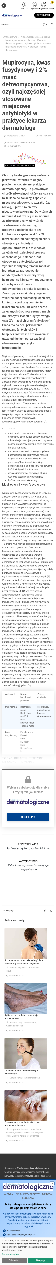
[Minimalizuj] (52, 1183)
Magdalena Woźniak (19, 1129)
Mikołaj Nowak (16, 1078)
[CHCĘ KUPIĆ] (28, 820)
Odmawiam (14, 1260)
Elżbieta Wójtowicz (18, 967)
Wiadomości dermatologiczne (35, 37)
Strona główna (10, 37)
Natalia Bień (30, 1022)
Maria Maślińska (32, 1078)
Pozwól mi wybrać (10, 1254)
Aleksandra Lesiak (14, 1025)
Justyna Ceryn (16, 1022)
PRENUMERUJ (44, 15)
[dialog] (28, 1251)
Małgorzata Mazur (16, 135)
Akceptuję (40, 1260)
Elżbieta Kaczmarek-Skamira (25, 1136)
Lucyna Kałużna (22, 1132)
